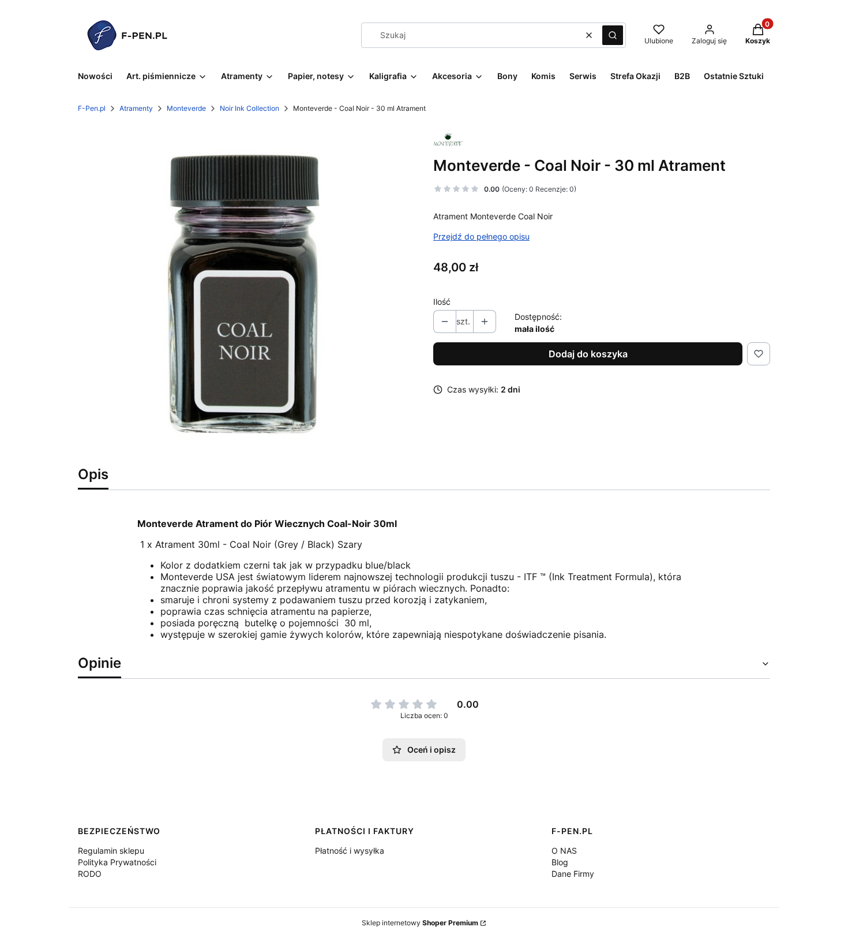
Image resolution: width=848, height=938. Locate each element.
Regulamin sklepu (111, 850)
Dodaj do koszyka (588, 354)
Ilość (442, 302)
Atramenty (136, 108)
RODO (90, 874)
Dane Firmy (572, 874)
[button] (612, 35)
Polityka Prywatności (117, 862)
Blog (559, 862)
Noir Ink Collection (249, 108)
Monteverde (186, 108)
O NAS (564, 850)
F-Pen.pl (92, 108)
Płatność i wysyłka (349, 850)
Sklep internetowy (420, 922)
